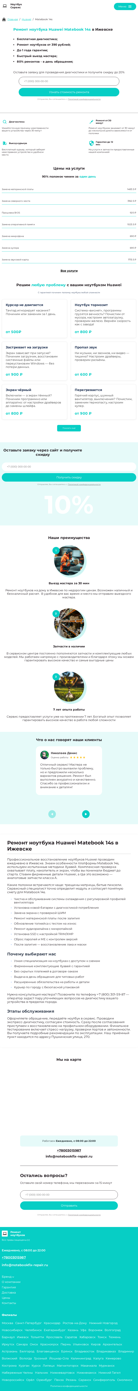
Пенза (59, 1380)
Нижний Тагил (109, 1372)
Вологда (25, 1358)
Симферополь (104, 1380)
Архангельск (112, 1344)
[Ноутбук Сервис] (5, 6)
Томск (102, 1337)
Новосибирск (12, 1330)
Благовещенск (48, 1351)
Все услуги (69, 270)
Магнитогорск (68, 1365)
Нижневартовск (62, 1372)
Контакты (9, 1303)
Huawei (26, 19)
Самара (22, 1344)
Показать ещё (69, 428)
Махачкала (89, 1365)
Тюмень (115, 1337)
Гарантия (9, 1287)
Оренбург (44, 1380)
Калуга (98, 1358)
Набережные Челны (17, 1372)
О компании (11, 1282)
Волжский (9, 1358)
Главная (13, 19)
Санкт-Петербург (28, 1323)
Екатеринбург (55, 1330)
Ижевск (23, 1337)
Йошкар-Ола (59, 1358)
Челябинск (33, 1330)
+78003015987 (69, 1150)
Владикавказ (106, 1351)
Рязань (71, 1380)
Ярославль (54, 1337)
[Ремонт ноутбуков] (5, 1234)
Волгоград (113, 1330)
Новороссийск (13, 1380)
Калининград (81, 1358)
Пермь (66, 1344)
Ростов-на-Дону (75, 1323)
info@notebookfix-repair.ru (69, 1156)
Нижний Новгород (103, 1323)
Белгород (27, 1351)
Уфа (83, 1330)
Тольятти (37, 1337)
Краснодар (52, 1323)
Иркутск (8, 1344)
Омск (34, 1344)
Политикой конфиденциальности (84, 99)
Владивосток (84, 1351)
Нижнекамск (86, 1372)
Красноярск (49, 1344)
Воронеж (95, 1330)
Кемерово (113, 1358)
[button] (86, 814)
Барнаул (8, 1337)
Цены (6, 1298)
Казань (73, 1330)
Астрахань (9, 1351)
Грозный (40, 1358)
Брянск (66, 1351)
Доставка (9, 1292)
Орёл (30, 1380)
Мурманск (106, 1365)
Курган (24, 1365)
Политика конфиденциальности (69, 1386)
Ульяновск (81, 1344)
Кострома (9, 1365)
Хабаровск (87, 1337)
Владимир (126, 1351)
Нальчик (41, 1372)
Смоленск (124, 1380)
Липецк (49, 1365)
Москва (7, 1323)
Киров (96, 1344)
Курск (36, 1365)
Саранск (85, 1380)
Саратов (71, 1337)
